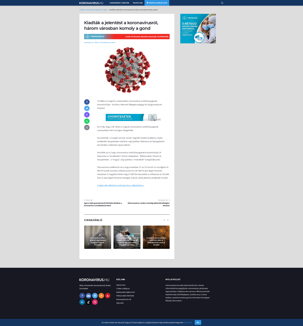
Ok (198, 322)
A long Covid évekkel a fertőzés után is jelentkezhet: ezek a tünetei (156, 241)
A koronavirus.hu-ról (123, 299)
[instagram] (95, 302)
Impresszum (120, 285)
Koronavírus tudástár (119, 3)
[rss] (101, 295)
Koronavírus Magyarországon (97, 10)
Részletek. (188, 322)
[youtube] (107, 295)
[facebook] (87, 102)
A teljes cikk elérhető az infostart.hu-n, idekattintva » (120, 185)
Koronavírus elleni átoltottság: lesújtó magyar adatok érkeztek (98, 241)
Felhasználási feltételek (125, 296)
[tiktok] (88, 302)
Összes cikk (138, 3)
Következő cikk (163, 200)
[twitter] (87, 108)
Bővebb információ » (174, 300)
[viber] (87, 114)
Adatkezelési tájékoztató (125, 292)
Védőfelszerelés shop (158, 3)
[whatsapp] (87, 121)
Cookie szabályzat (123, 288)
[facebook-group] (88, 295)
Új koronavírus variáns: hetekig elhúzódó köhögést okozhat (149, 204)
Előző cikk (89, 200)
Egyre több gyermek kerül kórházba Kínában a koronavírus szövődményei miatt (103, 204)
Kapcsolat (120, 303)
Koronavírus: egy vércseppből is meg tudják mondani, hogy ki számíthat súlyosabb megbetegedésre (127, 240)
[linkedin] (82, 302)
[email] (87, 127)
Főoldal (82, 10)
